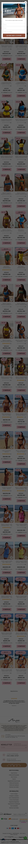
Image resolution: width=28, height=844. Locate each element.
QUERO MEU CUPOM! (14, 35)
